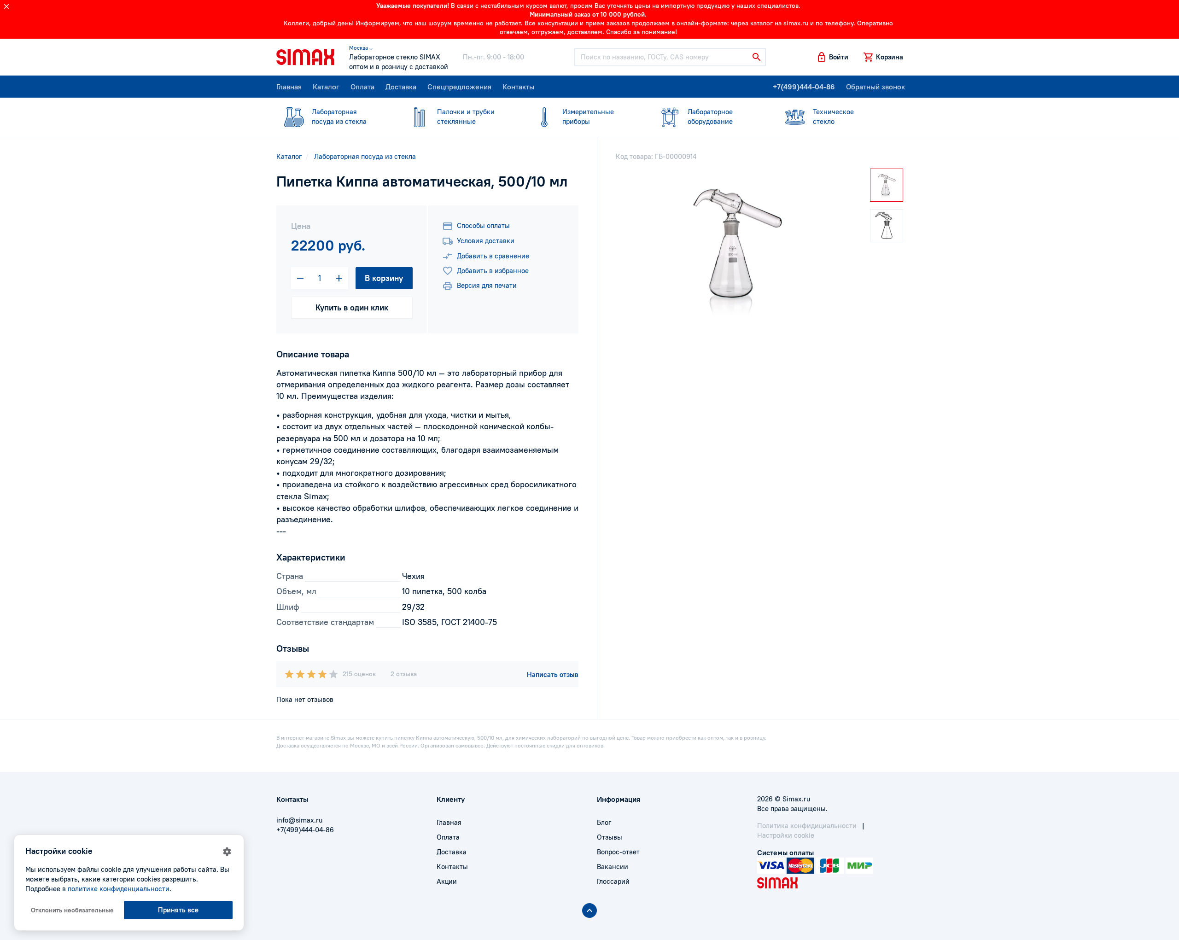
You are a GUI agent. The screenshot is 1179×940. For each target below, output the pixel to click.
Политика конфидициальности (807, 825)
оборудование (710, 116)
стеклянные (466, 116)
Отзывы (609, 837)
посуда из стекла (339, 116)
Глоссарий (613, 881)
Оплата (362, 86)
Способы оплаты (483, 225)
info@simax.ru (299, 820)
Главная (289, 86)
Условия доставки (485, 240)
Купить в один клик (351, 307)
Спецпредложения (459, 86)
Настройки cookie (785, 835)
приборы (588, 116)
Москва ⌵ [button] (361, 47)
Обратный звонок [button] (875, 86)
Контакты (518, 86)
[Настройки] (227, 851)
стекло (833, 116)
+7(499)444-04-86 (804, 86)
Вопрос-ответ (618, 851)
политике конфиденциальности (118, 888)
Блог (604, 822)
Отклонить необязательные (72, 910)
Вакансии (612, 866)
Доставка (400, 86)
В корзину (384, 278)
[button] (832, 57)
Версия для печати (487, 285)
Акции (447, 881)
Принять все (178, 909)
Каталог (326, 86)
